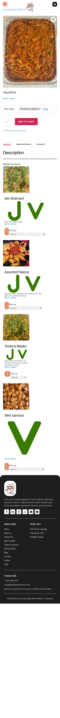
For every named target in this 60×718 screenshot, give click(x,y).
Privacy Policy (10, 549)
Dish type (9, 108)
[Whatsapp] (25, 511)
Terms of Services (11, 545)
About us (7, 533)
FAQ (6, 564)
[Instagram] (18, 511)
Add (6, 231)
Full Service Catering (38, 529)
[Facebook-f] (6, 511)
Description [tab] (7, 144)
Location (7, 556)
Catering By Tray (11, 9)
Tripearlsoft (49, 599)
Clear (45, 108)
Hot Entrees (23, 130)
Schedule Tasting (36, 537)
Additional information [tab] (23, 144)
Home (4, 9)
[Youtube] (37, 511)
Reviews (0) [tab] (41, 144)
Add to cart (26, 121)
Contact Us (8, 537)
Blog (6, 553)
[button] (54, 4)
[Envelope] (31, 511)
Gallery (7, 560)
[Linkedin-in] (12, 511)
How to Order (9, 541)
